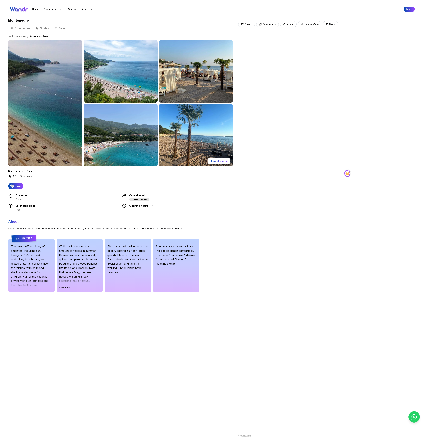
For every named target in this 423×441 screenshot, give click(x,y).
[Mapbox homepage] (244, 435)
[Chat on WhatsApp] (414, 417)
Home (35, 9)
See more (64, 287)
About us (86, 9)
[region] (325, 228)
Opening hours (139, 205)
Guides (72, 9)
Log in (409, 9)
